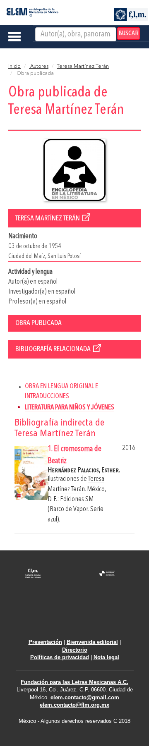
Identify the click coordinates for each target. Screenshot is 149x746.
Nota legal (106, 657)
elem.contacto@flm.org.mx (74, 705)
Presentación (45, 642)
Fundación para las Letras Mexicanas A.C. (74, 682)
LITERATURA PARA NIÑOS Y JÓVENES (69, 407)
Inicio (14, 66)
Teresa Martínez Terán (83, 66)
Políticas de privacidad (59, 657)
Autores (38, 66)
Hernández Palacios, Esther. (84, 470)
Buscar (128, 33)
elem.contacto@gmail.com (84, 697)
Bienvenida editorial (92, 642)
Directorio (74, 650)
